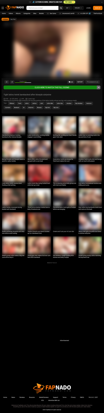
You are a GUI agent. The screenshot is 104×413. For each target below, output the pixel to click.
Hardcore (88, 103)
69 (23, 107)
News (13, 397)
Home (4, 13)
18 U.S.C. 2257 (93, 397)
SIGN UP (97, 8)
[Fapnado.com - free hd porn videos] (15, 8)
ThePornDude (97, 13)
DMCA (82, 397)
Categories (26, 13)
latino (27, 103)
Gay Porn (13, 19)
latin (41, 103)
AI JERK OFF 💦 (84, 13)
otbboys (12, 103)
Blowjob (39, 107)
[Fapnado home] (52, 393)
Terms (64, 397)
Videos (11, 13)
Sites (34, 13)
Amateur (69, 103)
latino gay (60, 103)
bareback (16, 107)
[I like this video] (6, 82)
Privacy (73, 397)
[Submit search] (60, 8)
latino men (50, 103)
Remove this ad (52, 262)
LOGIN (88, 8)
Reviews (22, 397)
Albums (18, 13)
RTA (42, 400)
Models (41, 13)
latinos (34, 103)
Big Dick (47, 107)
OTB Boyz (5, 19)
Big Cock (56, 107)
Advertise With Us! (54, 400)
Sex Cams (51, 13)
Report (80, 82)
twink (19, 103)
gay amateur (78, 103)
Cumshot (7, 107)
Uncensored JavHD (67, 13)
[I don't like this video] (12, 82)
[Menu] (3, 8)
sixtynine (30, 107)
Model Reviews (44, 397)
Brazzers (32, 397)
